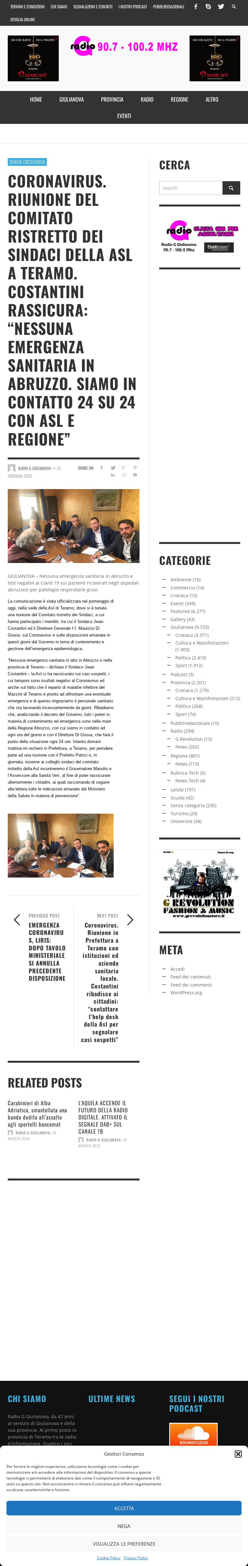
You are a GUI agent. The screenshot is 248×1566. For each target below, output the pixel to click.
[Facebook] (196, 6)
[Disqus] (74, 1274)
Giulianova (181, 627)
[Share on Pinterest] (135, 467)
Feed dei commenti (191, 985)
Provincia (180, 682)
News (181, 747)
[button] (238, 1454)
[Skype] (208, 6)
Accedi (177, 969)
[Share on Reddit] (123, 474)
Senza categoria (27, 161)
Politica (183, 658)
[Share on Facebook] (101, 467)
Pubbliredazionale (190, 723)
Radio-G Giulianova (33, 1132)
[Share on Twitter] (112, 467)
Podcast (178, 674)
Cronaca (179, 595)
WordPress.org (186, 992)
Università (181, 821)
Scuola (177, 798)
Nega (124, 1526)
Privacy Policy (136, 1558)
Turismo (179, 813)
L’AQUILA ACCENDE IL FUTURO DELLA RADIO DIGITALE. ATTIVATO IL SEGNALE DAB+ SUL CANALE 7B (103, 1117)
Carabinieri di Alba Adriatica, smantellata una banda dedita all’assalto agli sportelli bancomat (37, 1113)
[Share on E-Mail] (135, 474)
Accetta (124, 1508)
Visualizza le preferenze (124, 1544)
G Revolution (189, 739)
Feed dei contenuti (190, 977)
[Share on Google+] (123, 467)
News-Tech (187, 781)
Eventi (177, 603)
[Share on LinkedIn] (112, 474)
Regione (179, 756)
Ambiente (180, 580)
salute (177, 790)
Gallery (178, 619)
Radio (176, 731)
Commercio (182, 588)
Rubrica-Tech (184, 773)
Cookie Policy (108, 1558)
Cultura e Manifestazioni (202, 643)
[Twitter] (220, 6)
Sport (181, 665)
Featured (180, 611)
